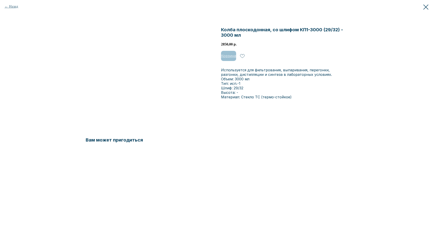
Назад (13, 6)
